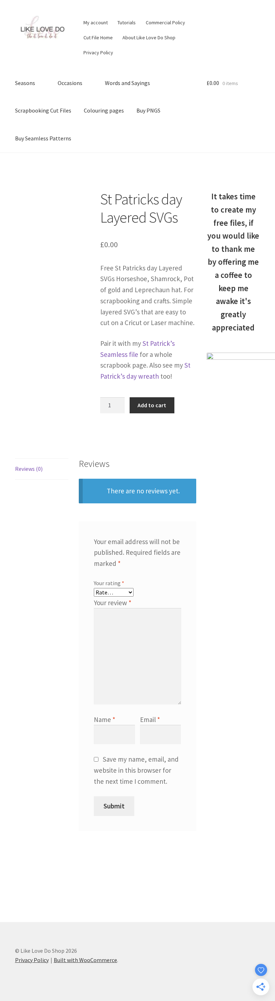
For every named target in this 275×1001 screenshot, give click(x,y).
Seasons (25, 82)
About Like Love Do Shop (148, 37)
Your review (112, 602)
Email (150, 719)
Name (104, 719)
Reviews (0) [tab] (29, 468)
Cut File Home (98, 37)
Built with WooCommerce (85, 959)
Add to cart (152, 405)
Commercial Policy (165, 22)
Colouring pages (104, 110)
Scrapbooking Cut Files (43, 110)
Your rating (109, 583)
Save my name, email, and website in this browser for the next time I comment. (136, 770)
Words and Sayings (127, 82)
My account (95, 22)
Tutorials (126, 22)
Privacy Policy (98, 52)
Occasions (70, 82)
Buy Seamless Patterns (43, 138)
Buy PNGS (148, 110)
